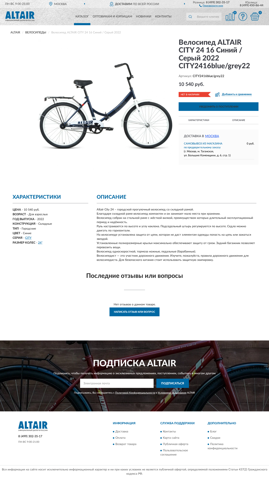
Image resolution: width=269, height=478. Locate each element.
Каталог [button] (82, 16)
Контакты (163, 16)
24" (40, 242)
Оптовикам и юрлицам (112, 16)
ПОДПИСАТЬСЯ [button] (172, 383)
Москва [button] (212, 136)
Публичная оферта (175, 444)
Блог (213, 431)
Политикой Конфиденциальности (135, 392)
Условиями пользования (172, 392)
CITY (28, 237)
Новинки (143, 16)
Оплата (120, 437)
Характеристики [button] (198, 120)
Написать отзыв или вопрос (134, 312)
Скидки (215, 437)
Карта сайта (171, 437)
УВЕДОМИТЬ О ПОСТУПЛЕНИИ (218, 106)
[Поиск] (190, 16)
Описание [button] (238, 120)
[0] (254, 16)
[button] (211, 5)
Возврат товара (125, 444)
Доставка (121, 431)
